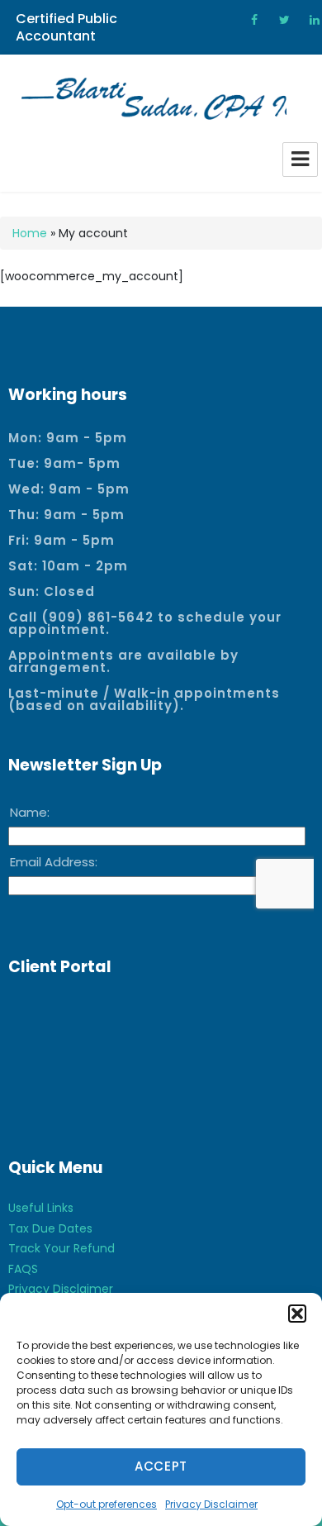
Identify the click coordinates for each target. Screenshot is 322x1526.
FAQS (23, 1269)
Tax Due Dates (50, 1228)
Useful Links (40, 1207)
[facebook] (249, 20)
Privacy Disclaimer (211, 1504)
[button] (297, 1313)
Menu (300, 159)
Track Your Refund (61, 1248)
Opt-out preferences (106, 1504)
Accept (161, 1466)
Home (29, 233)
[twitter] (278, 20)
